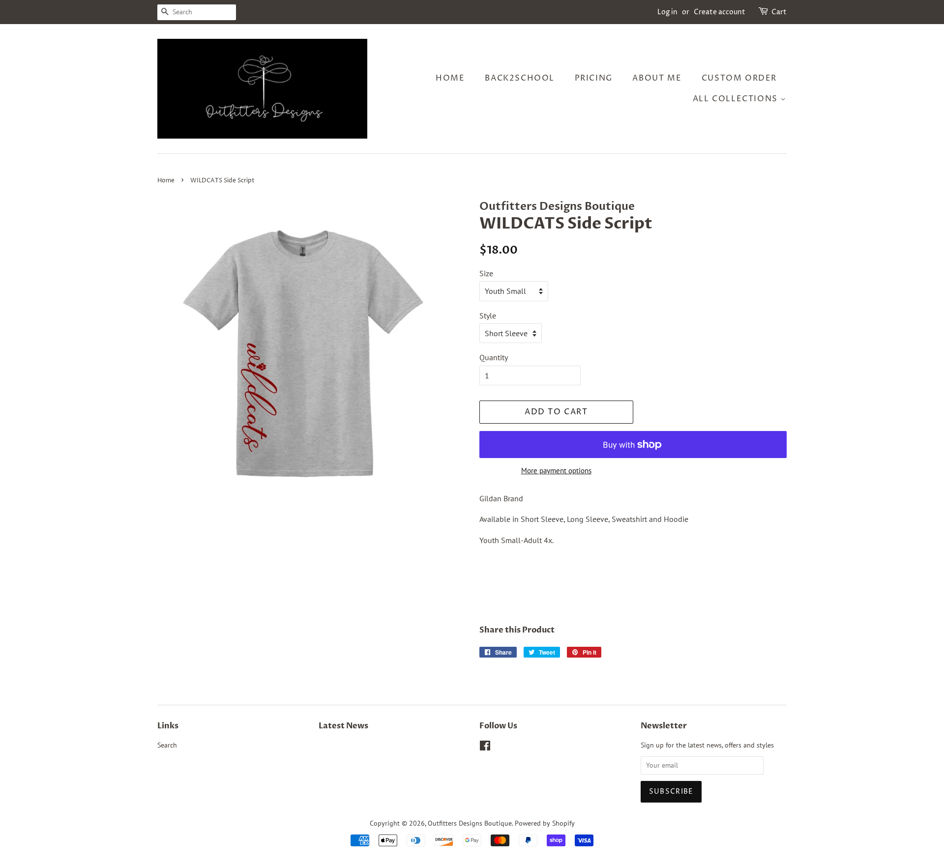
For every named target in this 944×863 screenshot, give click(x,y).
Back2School (520, 78)
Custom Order (739, 78)
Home (450, 78)
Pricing (594, 78)
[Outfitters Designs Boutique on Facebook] (485, 747)
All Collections (737, 98)
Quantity (493, 357)
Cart (779, 12)
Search (167, 745)
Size (486, 273)
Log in (667, 12)
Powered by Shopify (545, 823)
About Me (656, 78)
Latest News (343, 725)
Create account (719, 12)
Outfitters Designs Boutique (470, 823)
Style (487, 315)
